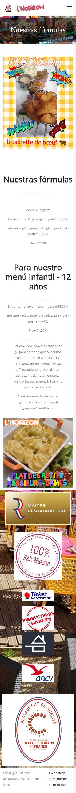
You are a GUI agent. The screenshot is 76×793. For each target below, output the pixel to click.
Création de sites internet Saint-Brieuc (58, 779)
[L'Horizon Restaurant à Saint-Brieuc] (38, 7)
